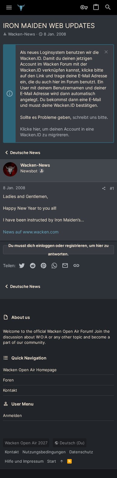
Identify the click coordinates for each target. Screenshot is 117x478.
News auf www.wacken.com (30, 231)
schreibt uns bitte (90, 117)
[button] (9, 7)
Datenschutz (81, 451)
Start (51, 461)
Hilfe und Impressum (24, 461)
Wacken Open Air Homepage (30, 369)
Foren (8, 380)
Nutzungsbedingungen (44, 451)
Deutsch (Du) (71, 442)
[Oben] (61, 461)
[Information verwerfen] (105, 52)
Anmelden (12, 415)
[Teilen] (104, 188)
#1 (112, 188)
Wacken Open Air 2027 (26, 442)
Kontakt (10, 390)
